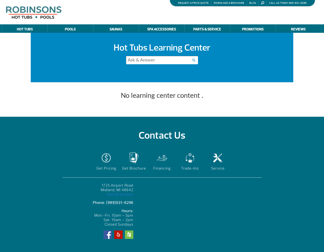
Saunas (116, 29)
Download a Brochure (229, 2)
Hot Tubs (25, 29)
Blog (252, 2)
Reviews (298, 29)
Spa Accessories (161, 29)
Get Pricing (106, 168)
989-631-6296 (298, 2)
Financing (162, 168)
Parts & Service (207, 29)
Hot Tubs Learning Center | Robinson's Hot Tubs (34, 12)
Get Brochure (134, 168)
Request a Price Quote (193, 2)
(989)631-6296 (119, 202)
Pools (70, 29)
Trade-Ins (190, 168)
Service (218, 168)
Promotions (253, 29)
